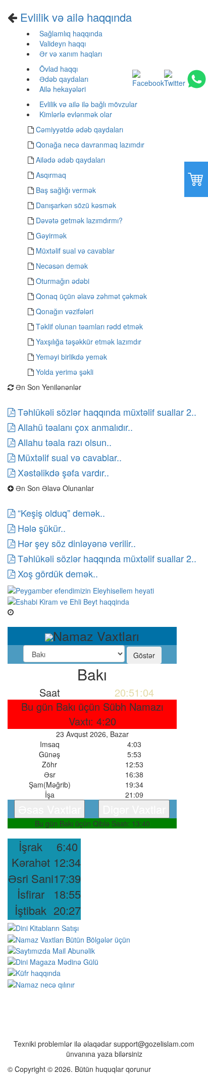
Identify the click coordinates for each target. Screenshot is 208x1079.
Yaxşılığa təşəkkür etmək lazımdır (88, 341)
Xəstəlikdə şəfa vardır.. (62, 472)
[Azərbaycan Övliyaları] (68, 601)
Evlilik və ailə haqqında (74, 17)
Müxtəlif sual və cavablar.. (68, 457)
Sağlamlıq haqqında (69, 33)
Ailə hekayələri (61, 89)
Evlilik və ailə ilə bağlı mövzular (87, 104)
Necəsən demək (62, 266)
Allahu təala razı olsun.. (63, 442)
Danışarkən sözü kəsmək (76, 205)
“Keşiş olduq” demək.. (60, 512)
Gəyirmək (51, 235)
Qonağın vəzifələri (64, 311)
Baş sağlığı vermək (66, 190)
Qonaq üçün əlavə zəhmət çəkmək (91, 296)
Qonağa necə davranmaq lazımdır (90, 144)
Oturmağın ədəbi (62, 281)
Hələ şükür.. (40, 527)
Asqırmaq (51, 175)
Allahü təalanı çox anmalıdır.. (74, 426)
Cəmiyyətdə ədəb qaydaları (79, 129)
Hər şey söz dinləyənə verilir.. (75, 543)
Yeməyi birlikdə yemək (71, 357)
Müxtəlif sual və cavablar (75, 251)
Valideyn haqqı (61, 43)
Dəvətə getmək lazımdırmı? (79, 220)
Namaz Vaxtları (39, 612)
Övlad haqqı (57, 69)
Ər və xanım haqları (69, 53)
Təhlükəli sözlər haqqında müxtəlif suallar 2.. (105, 411)
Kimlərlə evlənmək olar (74, 114)
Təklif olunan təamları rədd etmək (89, 326)
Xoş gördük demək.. (56, 573)
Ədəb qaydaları (62, 79)
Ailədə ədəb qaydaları (70, 160)
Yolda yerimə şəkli (64, 372)
